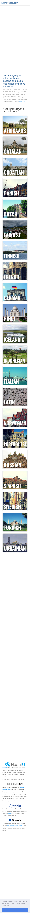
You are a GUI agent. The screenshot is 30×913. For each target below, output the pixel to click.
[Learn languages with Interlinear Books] (15, 784)
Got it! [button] (15, 910)
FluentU (4, 768)
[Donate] (15, 820)
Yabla (9, 813)
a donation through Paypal (14, 825)
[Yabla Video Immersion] (15, 805)
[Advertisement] (15, 22)
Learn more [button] (6, 905)
